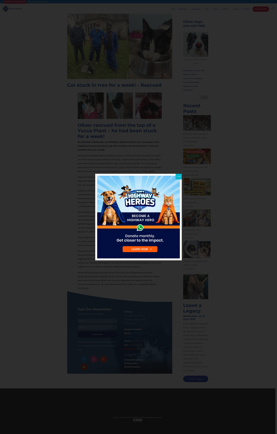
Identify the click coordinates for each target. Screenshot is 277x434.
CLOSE (178, 176)
